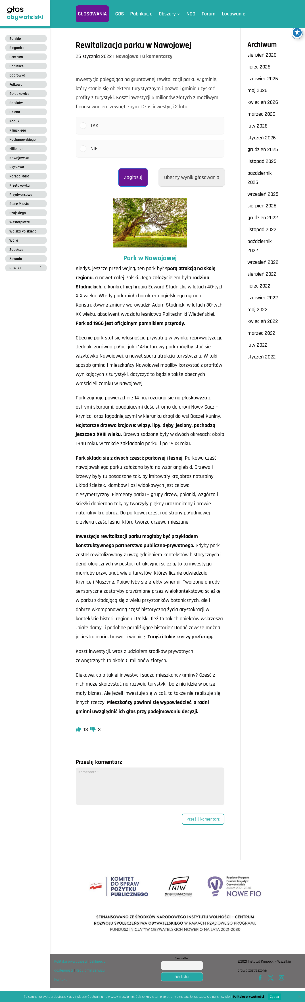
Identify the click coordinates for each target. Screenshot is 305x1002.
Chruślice (16, 66)
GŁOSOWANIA (92, 14)
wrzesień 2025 (262, 194)
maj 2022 (257, 309)
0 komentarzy (157, 56)
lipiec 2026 (258, 67)
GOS (119, 14)
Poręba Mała (19, 176)
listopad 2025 (261, 161)
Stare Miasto (19, 203)
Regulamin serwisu (90, 970)
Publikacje (141, 14)
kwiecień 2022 (262, 321)
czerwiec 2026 (262, 78)
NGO (190, 14)
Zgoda (274, 996)
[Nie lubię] (93, 729)
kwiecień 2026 (262, 102)
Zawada (15, 258)
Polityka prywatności (70, 961)
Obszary (167, 14)
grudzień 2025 (262, 149)
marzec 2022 (261, 333)
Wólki (13, 240)
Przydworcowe (20, 194)
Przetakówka (19, 185)
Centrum (16, 57)
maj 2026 (257, 90)
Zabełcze (16, 249)
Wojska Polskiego (23, 231)
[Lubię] (79, 729)
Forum (208, 14)
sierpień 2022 (261, 274)
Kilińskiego (17, 130)
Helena (14, 112)
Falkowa (16, 84)
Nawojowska (19, 158)
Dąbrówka (17, 75)
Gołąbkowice (19, 93)
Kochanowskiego (22, 139)
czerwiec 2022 (262, 297)
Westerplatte (19, 222)
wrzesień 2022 (262, 262)
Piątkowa (16, 167)
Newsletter (182, 958)
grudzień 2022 (262, 217)
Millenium (16, 148)
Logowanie (233, 14)
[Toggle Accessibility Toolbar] (297, 32)
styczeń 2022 (261, 357)
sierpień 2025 (261, 206)
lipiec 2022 (258, 286)
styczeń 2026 (261, 137)
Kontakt (60, 979)
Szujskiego (17, 213)
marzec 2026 (261, 114)
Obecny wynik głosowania (191, 177)
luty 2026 (257, 126)
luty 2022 (257, 345)
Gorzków (16, 102)
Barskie (15, 38)
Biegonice (16, 47)
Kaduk (14, 121)
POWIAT (15, 268)
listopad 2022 (261, 229)
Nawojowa (127, 56)
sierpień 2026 (261, 55)
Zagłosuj (133, 177)
